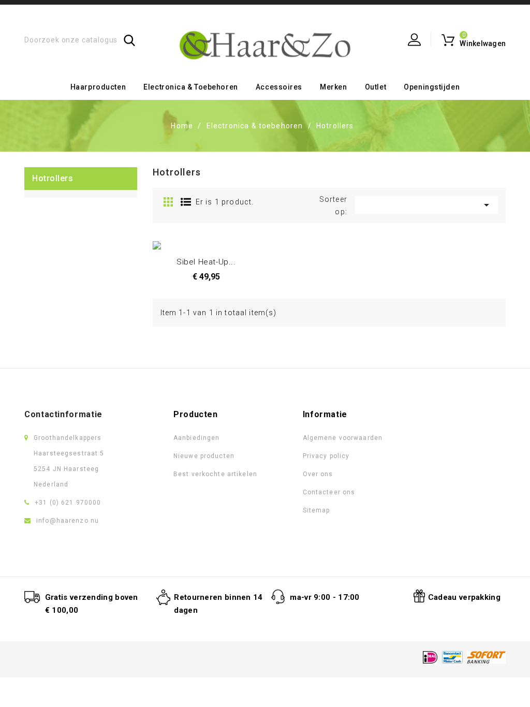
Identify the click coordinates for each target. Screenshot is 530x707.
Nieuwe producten (203, 456)
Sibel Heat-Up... (206, 262)
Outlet (375, 87)
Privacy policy (326, 456)
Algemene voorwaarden (342, 437)
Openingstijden (432, 87)
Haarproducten (98, 87)
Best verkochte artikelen (215, 474)
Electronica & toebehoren (190, 87)
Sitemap (316, 510)
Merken (333, 87)
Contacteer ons (329, 492)
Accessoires (279, 87)
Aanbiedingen (196, 437)
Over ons (318, 474)
